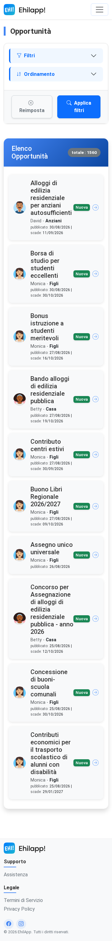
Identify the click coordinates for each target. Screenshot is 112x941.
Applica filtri (82, 106)
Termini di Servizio (23, 900)
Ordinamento (39, 74)
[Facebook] (9, 924)
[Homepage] (24, 9)
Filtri (29, 56)
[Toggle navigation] (99, 9)
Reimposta (31, 110)
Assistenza (16, 875)
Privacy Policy (19, 909)
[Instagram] (21, 924)
